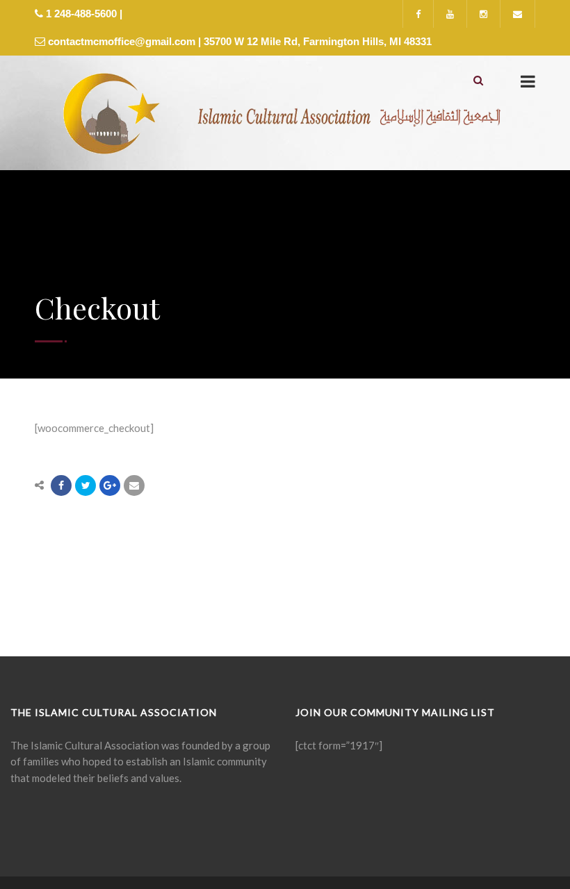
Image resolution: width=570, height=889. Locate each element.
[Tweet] (85, 485)
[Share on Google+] (109, 485)
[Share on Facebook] (61, 485)
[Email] (134, 485)
